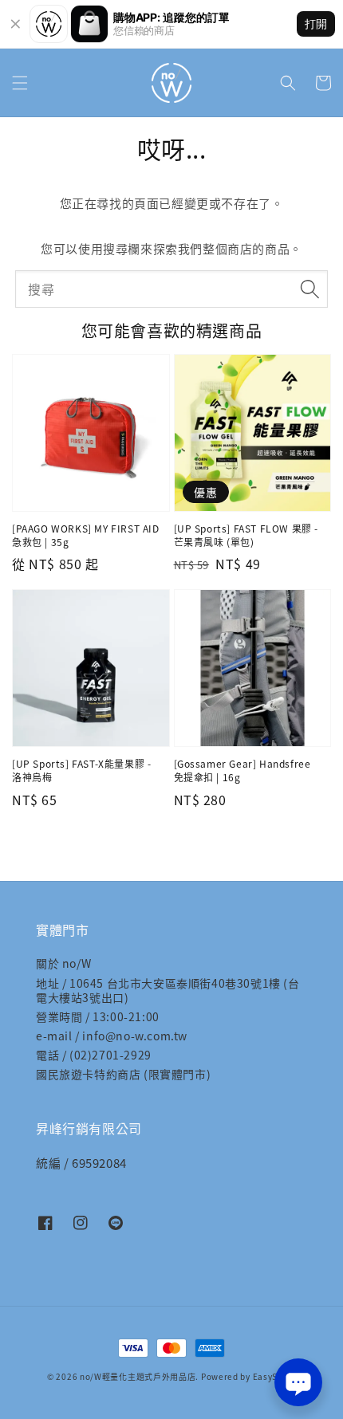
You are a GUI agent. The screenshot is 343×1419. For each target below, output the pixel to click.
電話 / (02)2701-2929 (94, 1055)
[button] (19, 82)
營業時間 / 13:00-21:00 (98, 1016)
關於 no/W (63, 963)
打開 (316, 23)
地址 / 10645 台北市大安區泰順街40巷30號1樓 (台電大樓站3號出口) (168, 990)
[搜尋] (309, 288)
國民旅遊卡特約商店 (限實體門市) (123, 1074)
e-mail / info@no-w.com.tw (111, 1036)
